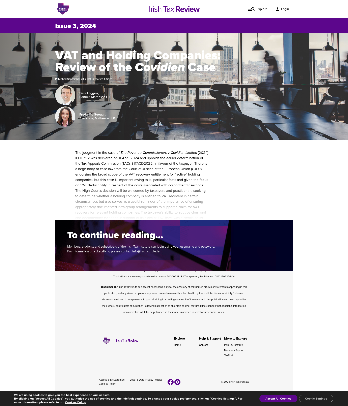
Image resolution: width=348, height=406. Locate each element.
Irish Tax (174, 9)
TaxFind (228, 355)
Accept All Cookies (278, 398)
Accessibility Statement (112, 379)
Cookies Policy (107, 383)
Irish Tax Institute (233, 345)
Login (285, 9)
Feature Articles (103, 79)
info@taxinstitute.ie (146, 251)
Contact (203, 345)
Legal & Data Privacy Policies (146, 379)
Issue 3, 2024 (75, 26)
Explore (262, 9)
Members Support (234, 350)
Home (177, 345)
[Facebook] (171, 382)
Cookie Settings (316, 398)
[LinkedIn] (177, 382)
